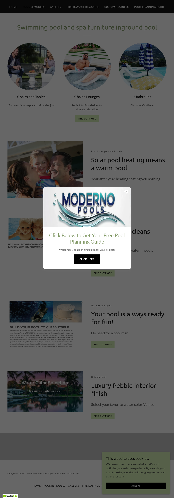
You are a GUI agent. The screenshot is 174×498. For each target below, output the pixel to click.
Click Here (87, 259)
